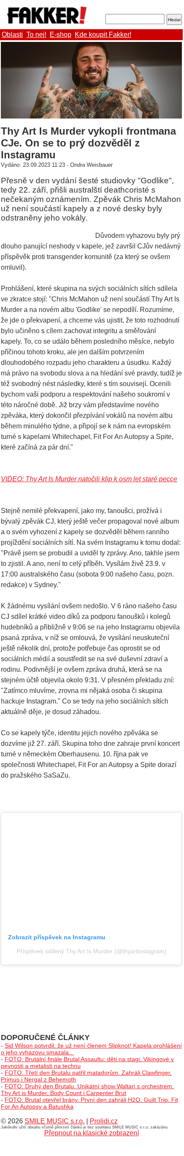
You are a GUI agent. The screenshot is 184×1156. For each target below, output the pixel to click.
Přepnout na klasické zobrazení (91, 1133)
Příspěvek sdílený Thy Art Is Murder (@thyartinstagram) (92, 951)
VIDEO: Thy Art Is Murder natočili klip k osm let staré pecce (89, 479)
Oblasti (12, 34)
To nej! (36, 34)
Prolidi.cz (104, 1121)
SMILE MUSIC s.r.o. (55, 1121)
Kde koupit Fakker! (103, 34)
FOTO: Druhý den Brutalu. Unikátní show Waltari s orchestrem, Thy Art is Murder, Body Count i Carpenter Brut (87, 1089)
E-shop (60, 34)
